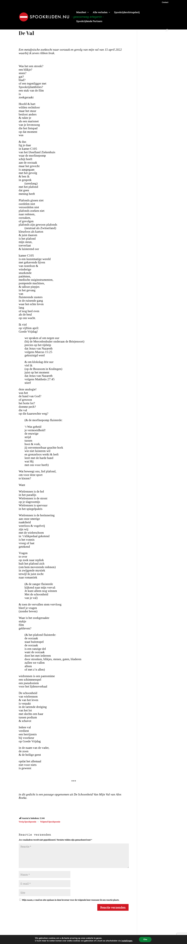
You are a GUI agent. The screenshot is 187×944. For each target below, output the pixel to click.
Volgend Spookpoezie (50, 821)
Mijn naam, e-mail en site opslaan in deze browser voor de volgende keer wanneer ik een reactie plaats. (70, 899)
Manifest (81, 12)
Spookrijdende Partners (89, 21)
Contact (165, 2)
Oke (145, 939)
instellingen (126, 940)
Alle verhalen (100, 12)
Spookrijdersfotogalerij (127, 12)
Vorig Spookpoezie (27, 821)
